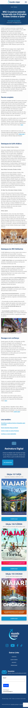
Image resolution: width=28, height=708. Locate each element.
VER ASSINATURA (8, 462)
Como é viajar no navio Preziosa (10, 431)
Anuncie (14, 662)
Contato (14, 656)
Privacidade (14, 665)
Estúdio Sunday (14, 704)
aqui (22, 125)
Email (5, 677)
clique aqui (22, 134)
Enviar (6, 685)
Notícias (15, 7)
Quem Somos (14, 659)
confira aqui (16, 411)
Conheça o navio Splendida (8, 434)
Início (12, 7)
